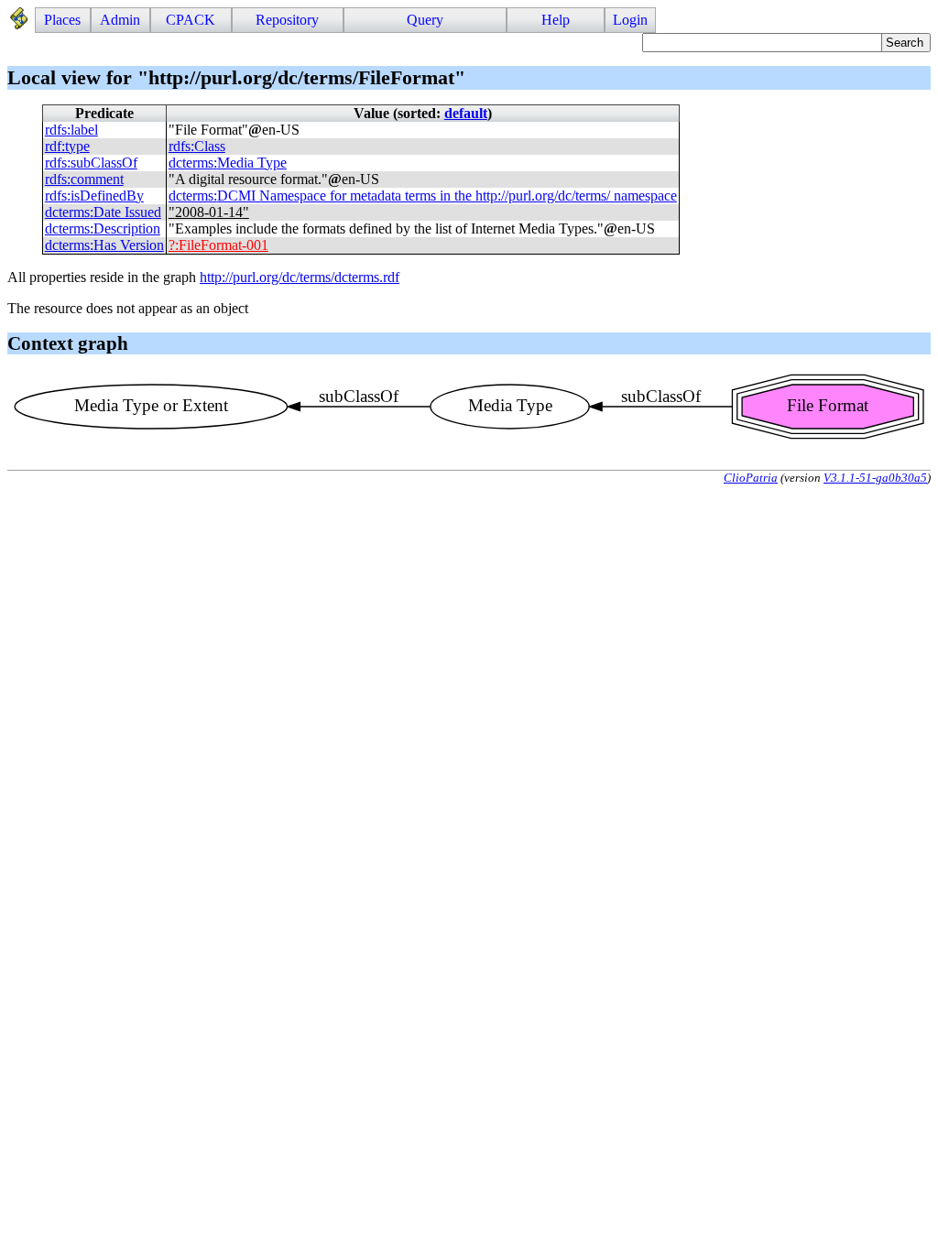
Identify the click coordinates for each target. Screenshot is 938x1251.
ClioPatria (751, 477)
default (465, 113)
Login (630, 19)
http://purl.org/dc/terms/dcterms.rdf (299, 277)
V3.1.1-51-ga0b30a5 (875, 477)
